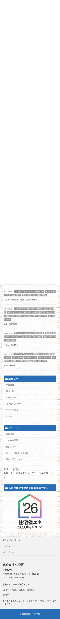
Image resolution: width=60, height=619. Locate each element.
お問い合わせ (8, 552)
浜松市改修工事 (44, 357)
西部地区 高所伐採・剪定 (26, 316)
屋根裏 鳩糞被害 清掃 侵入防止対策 (20, 300)
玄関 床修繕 (9, 365)
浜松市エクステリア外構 (17, 312)
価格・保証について (15, 459)
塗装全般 (10, 385)
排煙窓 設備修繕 (11, 345)
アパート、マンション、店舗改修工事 (29, 291)
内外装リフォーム (14, 404)
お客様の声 (11, 447)
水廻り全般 (11, 397)
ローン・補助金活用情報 (17, 453)
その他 (9, 416)
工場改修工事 (20, 309)
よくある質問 (12, 440)
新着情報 (10, 434)
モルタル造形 (12, 410)
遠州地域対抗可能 (39, 295)
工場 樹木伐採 (10, 324)
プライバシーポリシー (12, 540)
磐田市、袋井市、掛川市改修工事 (23, 361)
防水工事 (10, 391)
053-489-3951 (16, 577)
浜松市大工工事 (30, 357)
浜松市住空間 (33, 312)
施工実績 (49, 291)
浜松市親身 (37, 336)
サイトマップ (8, 546)
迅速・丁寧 (27, 295)
